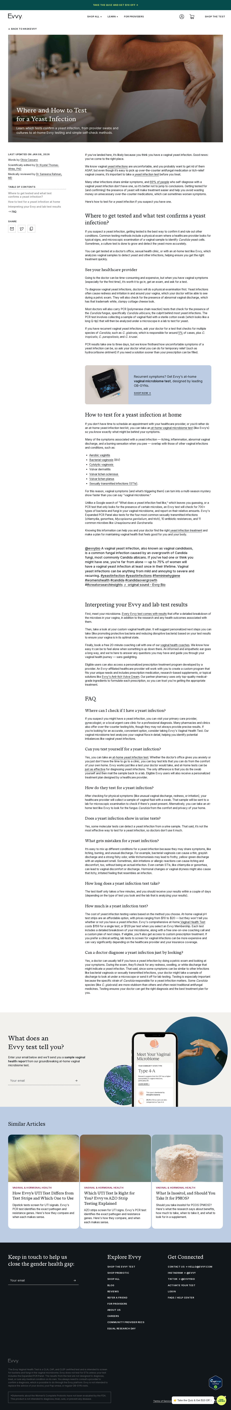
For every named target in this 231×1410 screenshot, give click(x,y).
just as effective (95, 769)
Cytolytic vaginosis (101, 464)
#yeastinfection (113, 576)
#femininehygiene (166, 576)
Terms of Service (162, 1401)
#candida (117, 580)
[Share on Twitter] (21, 229)
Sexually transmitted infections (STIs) (113, 483)
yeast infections (118, 166)
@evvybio (92, 548)
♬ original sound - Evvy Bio (144, 585)
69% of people (159, 182)
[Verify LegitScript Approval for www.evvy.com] (215, 1383)
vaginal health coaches (174, 645)
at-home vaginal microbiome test (171, 428)
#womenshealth (97, 580)
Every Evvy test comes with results (144, 613)
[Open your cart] (192, 17)
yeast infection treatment (186, 530)
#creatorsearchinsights (105, 585)
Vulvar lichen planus (101, 479)
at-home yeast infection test (130, 757)
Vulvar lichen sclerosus (104, 474)
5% (180, 333)
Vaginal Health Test (192, 922)
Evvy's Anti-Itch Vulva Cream (120, 676)
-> (76, 1080)
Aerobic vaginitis (99, 455)
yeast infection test (146, 174)
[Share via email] (12, 229)
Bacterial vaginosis (101, 460)
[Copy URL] (31, 229)
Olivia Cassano (29, 159)
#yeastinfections (139, 576)
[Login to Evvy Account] (182, 17)
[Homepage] (15, 17)
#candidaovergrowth (141, 580)
